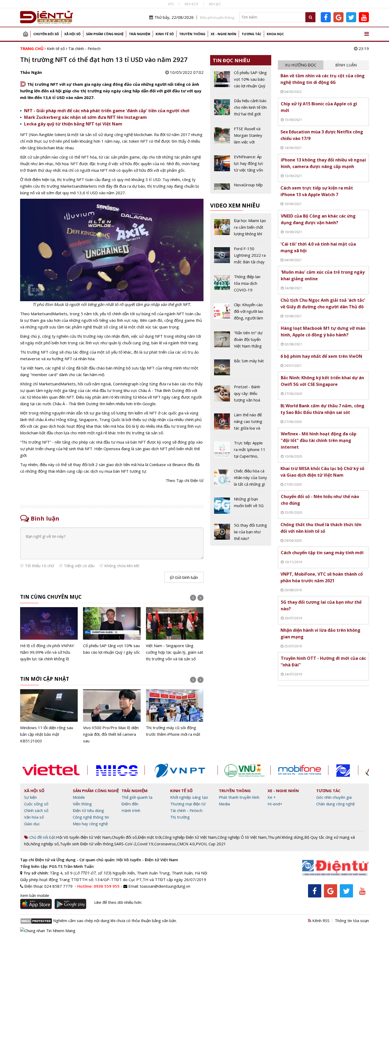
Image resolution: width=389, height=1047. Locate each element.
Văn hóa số (34, 817)
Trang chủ (25, 34)
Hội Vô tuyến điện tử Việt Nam (83, 837)
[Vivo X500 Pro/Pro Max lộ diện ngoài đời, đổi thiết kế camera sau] (112, 716)
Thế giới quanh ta (136, 797)
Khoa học (275, 34)
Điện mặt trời (149, 837)
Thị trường (180, 817)
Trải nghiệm (139, 34)
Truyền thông (192, 34)
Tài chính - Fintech (84, 48)
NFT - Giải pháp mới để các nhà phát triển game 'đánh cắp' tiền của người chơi (106, 111)
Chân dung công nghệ (335, 803)
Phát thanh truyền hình (239, 797)
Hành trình (130, 810)
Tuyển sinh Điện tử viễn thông (86, 843)
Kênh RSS (320, 920)
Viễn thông (82, 803)
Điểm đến (129, 803)
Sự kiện (30, 797)
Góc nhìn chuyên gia (334, 797)
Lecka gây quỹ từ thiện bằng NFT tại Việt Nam (73, 124)
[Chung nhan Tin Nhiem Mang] (47, 930)
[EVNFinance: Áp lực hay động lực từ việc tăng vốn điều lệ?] (240, 165)
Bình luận (346, 64)
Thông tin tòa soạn (352, 920)
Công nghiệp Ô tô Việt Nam (242, 837)
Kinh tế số (165, 34)
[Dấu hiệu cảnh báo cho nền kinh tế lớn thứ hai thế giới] (240, 109)
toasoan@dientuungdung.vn (165, 886)
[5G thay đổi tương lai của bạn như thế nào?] (240, 532)
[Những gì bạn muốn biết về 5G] (240, 506)
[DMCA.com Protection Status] (36, 920)
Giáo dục (32, 823)
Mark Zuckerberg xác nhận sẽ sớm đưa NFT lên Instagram (85, 117)
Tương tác (251, 34)
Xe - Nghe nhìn (223, 34)
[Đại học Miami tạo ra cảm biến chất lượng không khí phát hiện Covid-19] (240, 229)
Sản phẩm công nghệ (105, 34)
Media (224, 803)
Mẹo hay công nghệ (90, 823)
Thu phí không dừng (285, 837)
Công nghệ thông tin (91, 817)
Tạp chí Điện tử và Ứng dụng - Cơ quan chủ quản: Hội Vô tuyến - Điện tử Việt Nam (99, 859)
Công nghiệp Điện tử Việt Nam (189, 837)
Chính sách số (36, 810)
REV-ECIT (191, 4)
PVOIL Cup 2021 (211, 843)
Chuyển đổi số (46, 34)
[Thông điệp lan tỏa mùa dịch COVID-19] (240, 285)
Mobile (79, 797)
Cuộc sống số (36, 803)
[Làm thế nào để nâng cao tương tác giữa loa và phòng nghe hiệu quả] (240, 423)
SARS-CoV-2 (125, 843)
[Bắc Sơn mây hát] (240, 368)
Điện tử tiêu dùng (88, 810)
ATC (171, 4)
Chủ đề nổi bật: (42, 837)
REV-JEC (215, 4)
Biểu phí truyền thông (217, 17)
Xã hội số (72, 34)
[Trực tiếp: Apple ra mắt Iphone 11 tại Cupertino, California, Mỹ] (240, 451)
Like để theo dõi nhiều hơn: (118, 902)
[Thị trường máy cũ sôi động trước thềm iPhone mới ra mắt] (174, 713)
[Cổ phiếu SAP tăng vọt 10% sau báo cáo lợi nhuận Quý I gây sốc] (112, 631)
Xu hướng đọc (300, 64)
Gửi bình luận (186, 577)
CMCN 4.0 (186, 843)
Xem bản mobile (34, 895)
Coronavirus (165, 843)
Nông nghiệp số (44, 843)
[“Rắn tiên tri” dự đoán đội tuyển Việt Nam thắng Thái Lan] (240, 341)
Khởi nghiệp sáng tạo (189, 797)
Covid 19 (145, 843)
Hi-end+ (275, 803)
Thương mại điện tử (188, 803)
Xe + (272, 797)
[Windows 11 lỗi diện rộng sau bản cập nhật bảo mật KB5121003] (49, 716)
